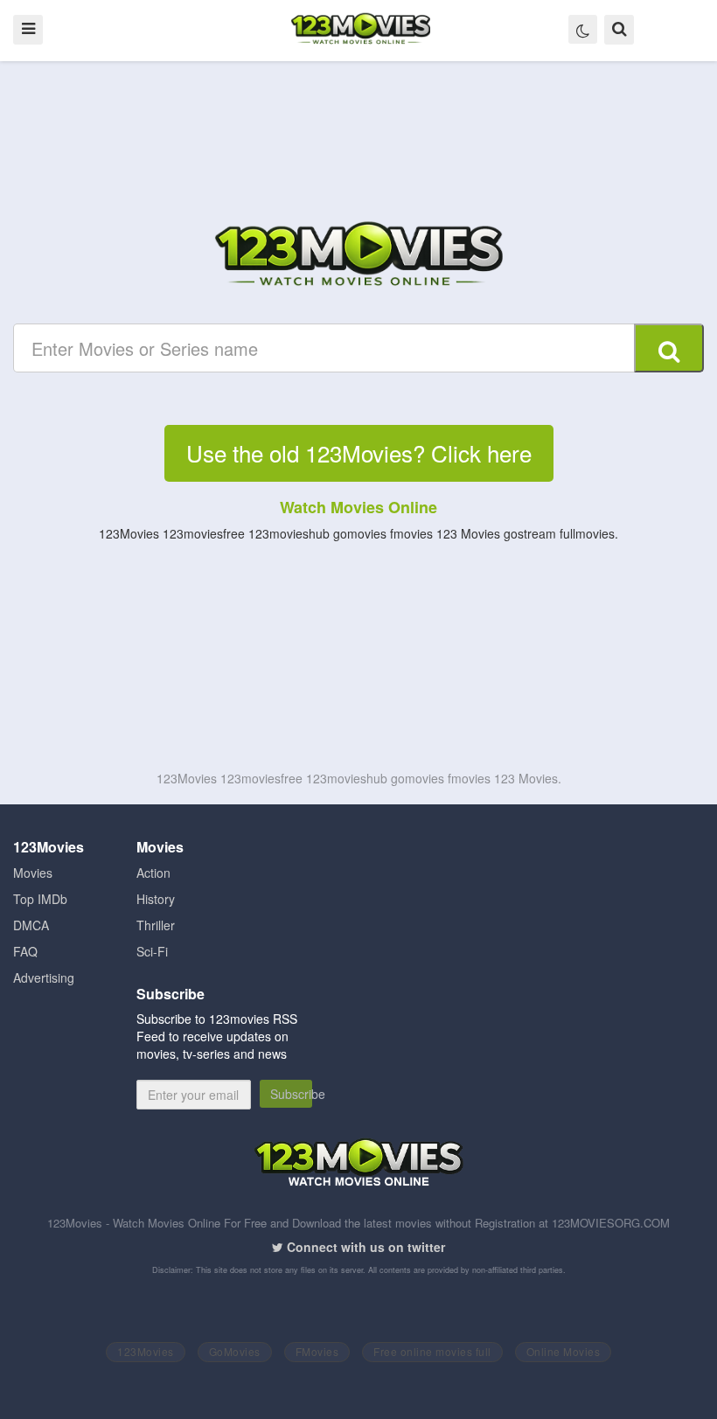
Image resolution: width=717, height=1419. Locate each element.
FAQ (25, 951)
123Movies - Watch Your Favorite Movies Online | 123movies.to (360, 29)
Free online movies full (432, 1351)
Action (153, 872)
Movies (32, 872)
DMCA (31, 925)
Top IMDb (40, 899)
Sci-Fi (152, 951)
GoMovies (235, 1351)
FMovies (317, 1351)
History (155, 899)
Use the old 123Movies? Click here (359, 452)
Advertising (43, 977)
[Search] (669, 347)
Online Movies (563, 1351)
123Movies (145, 1351)
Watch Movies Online (358, 507)
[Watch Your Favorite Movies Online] (358, 256)
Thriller (155, 925)
